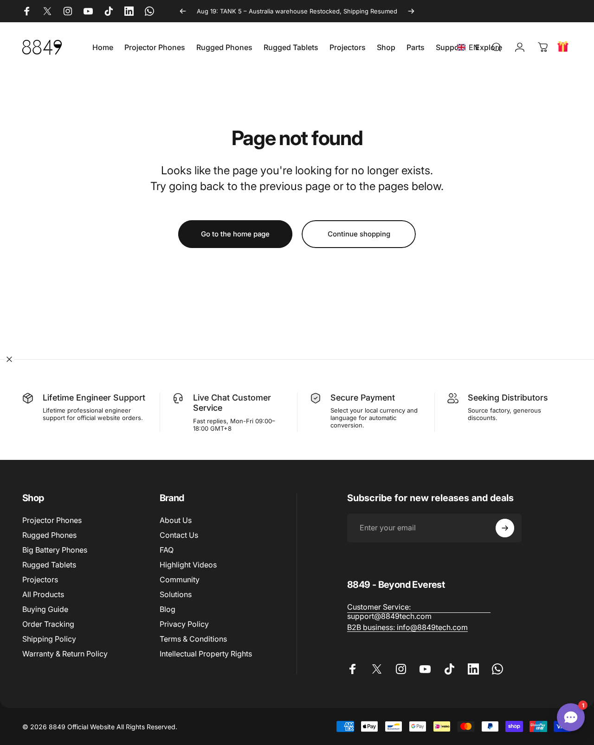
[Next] (411, 11)
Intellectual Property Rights (206, 653)
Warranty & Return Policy (65, 653)
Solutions (176, 594)
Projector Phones (52, 520)
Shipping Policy (49, 638)
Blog (167, 609)
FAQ (167, 549)
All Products (43, 594)
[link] (419, 611)
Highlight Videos (188, 564)
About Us (176, 520)
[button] (470, 47)
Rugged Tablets (49, 564)
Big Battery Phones (54, 549)
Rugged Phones (49, 535)
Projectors (40, 579)
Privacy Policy (184, 624)
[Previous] (183, 11)
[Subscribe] (505, 528)
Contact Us (179, 535)
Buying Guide (45, 609)
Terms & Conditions (193, 638)
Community (180, 579)
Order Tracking (48, 624)
